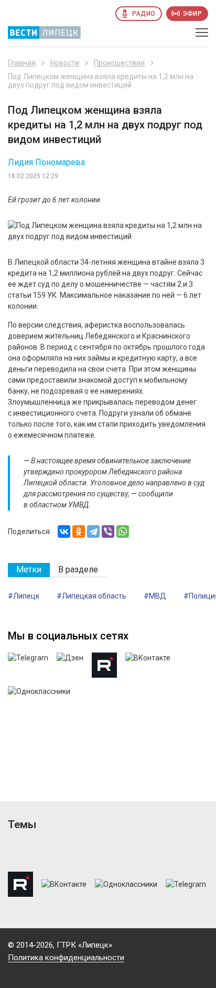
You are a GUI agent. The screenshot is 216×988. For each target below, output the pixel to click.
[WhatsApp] (122, 531)
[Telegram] (93, 531)
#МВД (155, 596)
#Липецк (23, 596)
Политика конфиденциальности (66, 957)
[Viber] (108, 531)
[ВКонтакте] (64, 531)
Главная (22, 63)
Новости (64, 63)
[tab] (29, 570)
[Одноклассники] (78, 531)
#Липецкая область (91, 596)
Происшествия (119, 63)
